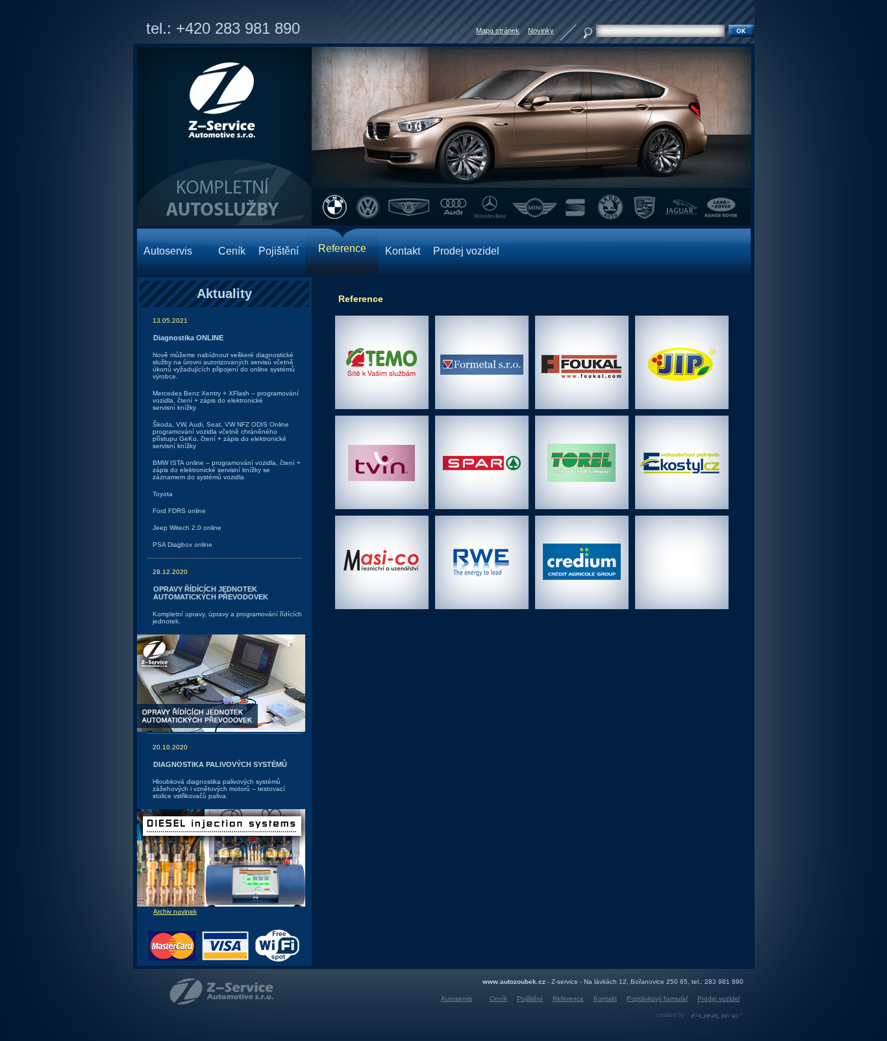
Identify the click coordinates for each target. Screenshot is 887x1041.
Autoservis (168, 251)
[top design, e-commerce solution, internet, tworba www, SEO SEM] (717, 1015)
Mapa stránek (497, 30)
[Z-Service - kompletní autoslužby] (221, 991)
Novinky (541, 30)
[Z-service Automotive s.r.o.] (224, 136)
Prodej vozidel (466, 251)
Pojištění (278, 251)
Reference (568, 998)
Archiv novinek (175, 911)
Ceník (231, 251)
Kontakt (402, 251)
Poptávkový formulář (657, 998)
